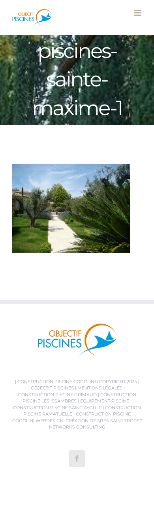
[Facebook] (77, 458)
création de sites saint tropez (104, 420)
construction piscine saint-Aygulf (57, 407)
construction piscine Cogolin (55, 381)
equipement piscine (104, 401)
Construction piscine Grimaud (57, 394)
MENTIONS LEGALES (99, 388)
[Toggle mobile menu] (138, 13)
